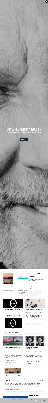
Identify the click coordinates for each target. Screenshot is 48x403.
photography (19, 348)
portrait (32, 361)
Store (42, 276)
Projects (16, 332)
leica (36, 323)
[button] (24, 139)
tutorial (28, 323)
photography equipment (39, 312)
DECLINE (43, 400)
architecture (7, 364)
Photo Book (7, 389)
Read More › (31, 288)
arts (14, 362)
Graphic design (11, 332)
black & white (29, 363)
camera (40, 323)
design (6, 332)
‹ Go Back (30, 286)
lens (36, 361)
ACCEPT (36, 400)
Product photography (9, 362)
